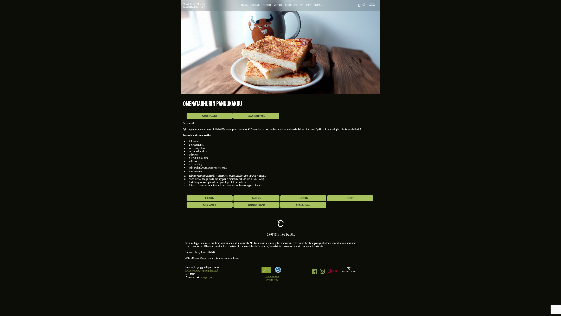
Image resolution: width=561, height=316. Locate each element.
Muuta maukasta (303, 204)
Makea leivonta (209, 204)
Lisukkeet (350, 198)
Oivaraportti (272, 279)
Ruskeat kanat (255, 5)
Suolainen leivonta (256, 115)
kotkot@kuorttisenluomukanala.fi (201, 270)
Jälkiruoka (303, 198)
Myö (301, 5)
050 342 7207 (207, 277)
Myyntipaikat (278, 5)
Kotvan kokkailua (209, 115)
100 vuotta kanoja (291, 5)
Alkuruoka (209, 198)
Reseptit (308, 5)
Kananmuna (243, 5)
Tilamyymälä (318, 5)
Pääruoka (256, 198)
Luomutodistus (272, 276)
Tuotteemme (267, 5)
